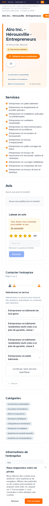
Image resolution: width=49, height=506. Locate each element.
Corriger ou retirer (27, 10)
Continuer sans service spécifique (24, 370)
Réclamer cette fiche (10, 10)
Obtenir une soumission (24, 56)
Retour (14, 383)
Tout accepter (33, 501)
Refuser (15, 501)
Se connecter (17, 228)
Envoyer (16, 254)
